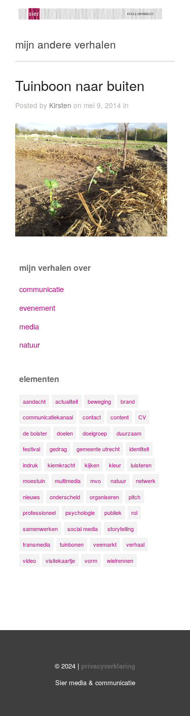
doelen (65, 433)
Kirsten (60, 105)
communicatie (41, 288)
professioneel (39, 512)
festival (31, 449)
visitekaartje (60, 560)
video (29, 560)
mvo (95, 480)
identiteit (139, 449)
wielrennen (120, 560)
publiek (113, 512)
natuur (29, 344)
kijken (92, 465)
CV (142, 417)
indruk (30, 465)
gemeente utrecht (98, 449)
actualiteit (66, 401)
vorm (91, 560)
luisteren (141, 465)
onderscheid (65, 497)
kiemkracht (61, 465)
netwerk (146, 480)
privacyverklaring (108, 666)
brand (128, 401)
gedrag (58, 449)
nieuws (31, 497)
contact (92, 417)
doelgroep (95, 433)
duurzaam (129, 433)
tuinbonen (72, 544)
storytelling (120, 528)
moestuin (34, 480)
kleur (115, 465)
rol (134, 512)
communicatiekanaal (48, 417)
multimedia (68, 480)
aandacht (34, 401)
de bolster (35, 433)
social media (82, 528)
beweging (99, 401)
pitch (134, 497)
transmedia (36, 544)
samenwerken (40, 528)
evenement (37, 307)
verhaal (135, 544)
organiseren (104, 497)
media (29, 326)
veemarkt (105, 544)
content (119, 417)
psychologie (80, 512)
